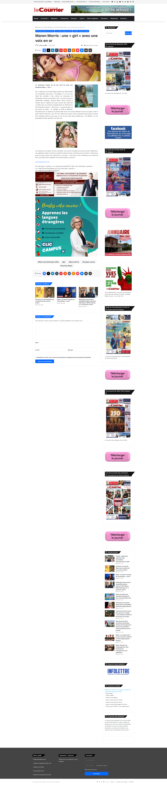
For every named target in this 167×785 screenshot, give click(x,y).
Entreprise (104, 18)
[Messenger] (82, 50)
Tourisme (123, 18)
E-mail (37, 350)
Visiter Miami (109, 693)
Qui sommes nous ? (39, 771)
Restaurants (114, 18)
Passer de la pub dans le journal (42, 774)
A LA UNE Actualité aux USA (63, 31)
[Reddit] (65, 50)
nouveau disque (66, 266)
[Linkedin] (52, 50)
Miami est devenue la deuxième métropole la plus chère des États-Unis (123, 596)
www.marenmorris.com (42, 162)
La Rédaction (41, 45)
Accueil (36, 18)
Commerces (64, 18)
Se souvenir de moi (91, 769)
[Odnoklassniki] (73, 50)
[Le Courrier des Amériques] (49, 9)
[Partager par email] (86, 50)
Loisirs (82, 18)
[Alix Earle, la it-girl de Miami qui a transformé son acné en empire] (44, 292)
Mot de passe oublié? (102, 765)
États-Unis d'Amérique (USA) (49, 262)
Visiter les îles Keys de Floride (114, 702)
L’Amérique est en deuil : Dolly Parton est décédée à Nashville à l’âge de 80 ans (123, 604)
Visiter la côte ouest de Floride (114, 700)
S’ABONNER (57, 1)
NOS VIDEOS (106, 1)
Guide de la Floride (39, 767)
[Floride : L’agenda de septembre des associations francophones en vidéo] (109, 558)
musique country (89, 262)
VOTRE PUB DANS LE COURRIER (42, 1)
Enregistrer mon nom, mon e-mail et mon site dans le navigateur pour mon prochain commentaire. (64, 357)
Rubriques (54, 18)
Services (73, 18)
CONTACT (131, 782)
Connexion (96, 773)
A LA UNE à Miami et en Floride (50, 27)
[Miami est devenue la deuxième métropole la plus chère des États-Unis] (109, 597)
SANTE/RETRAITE (81, 1)
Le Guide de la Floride (121, 782)
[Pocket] (77, 50)
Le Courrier (44, 18)
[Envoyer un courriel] (45, 45)
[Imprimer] (90, 50)
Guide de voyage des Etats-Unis (42, 763)
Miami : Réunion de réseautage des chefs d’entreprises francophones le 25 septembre (122, 648)
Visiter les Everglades (111, 697)
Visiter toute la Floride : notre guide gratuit (117, 706)
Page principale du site (40, 759)
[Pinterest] (61, 50)
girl (64, 262)
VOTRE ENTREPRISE (94, 1)
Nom (37, 342)
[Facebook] (44, 50)
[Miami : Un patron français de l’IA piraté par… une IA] (66, 292)
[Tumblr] (57, 50)
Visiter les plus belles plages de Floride (116, 704)
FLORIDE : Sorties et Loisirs (80, 31)
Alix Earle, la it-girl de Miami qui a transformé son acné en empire (44, 301)
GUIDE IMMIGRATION (67, 1)
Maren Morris (74, 262)
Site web (70, 350)
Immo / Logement (92, 18)
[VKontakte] (69, 50)
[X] (48, 50)
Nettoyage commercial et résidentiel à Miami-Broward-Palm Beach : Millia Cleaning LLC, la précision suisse (123, 586)
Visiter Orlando (110, 695)
